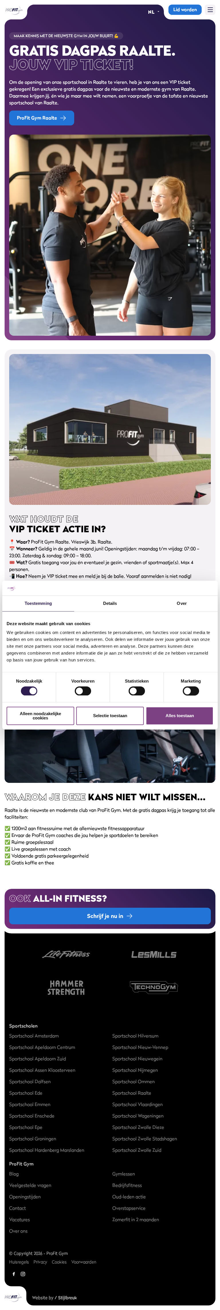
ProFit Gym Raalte (37, 117)
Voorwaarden (83, 1262)
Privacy (40, 1262)
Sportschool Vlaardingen (137, 1104)
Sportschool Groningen (32, 1138)
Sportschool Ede (25, 1092)
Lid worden (185, 9)
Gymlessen (123, 1173)
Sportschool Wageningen (138, 1115)
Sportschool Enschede (31, 1115)
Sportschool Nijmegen (135, 1070)
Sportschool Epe (25, 1127)
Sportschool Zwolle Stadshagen (144, 1138)
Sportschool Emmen (29, 1104)
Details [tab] (110, 603)
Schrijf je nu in (105, 916)
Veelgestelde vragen (30, 1185)
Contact (17, 1208)
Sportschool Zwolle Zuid (136, 1150)
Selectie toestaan (110, 715)
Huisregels (19, 1262)
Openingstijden (25, 1196)
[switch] (83, 688)
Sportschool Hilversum (135, 1035)
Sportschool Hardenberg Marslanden (46, 1150)
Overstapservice (129, 1208)
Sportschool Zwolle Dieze (138, 1127)
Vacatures (19, 1219)
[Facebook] (13, 1274)
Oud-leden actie (129, 1196)
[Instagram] (23, 1274)
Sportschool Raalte (131, 1092)
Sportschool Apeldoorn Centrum (42, 1047)
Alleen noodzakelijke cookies (40, 715)
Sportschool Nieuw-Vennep (140, 1047)
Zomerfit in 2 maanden (135, 1219)
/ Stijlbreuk (66, 1298)
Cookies (59, 1262)
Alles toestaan (180, 715)
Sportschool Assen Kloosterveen (42, 1070)
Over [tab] (181, 603)
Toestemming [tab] (38, 603)
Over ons (18, 1230)
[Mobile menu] (210, 10)
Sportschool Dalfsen (30, 1081)
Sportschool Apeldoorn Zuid (37, 1058)
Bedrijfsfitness (127, 1185)
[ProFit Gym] (13, 9)
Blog (14, 1173)
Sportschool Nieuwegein (137, 1058)
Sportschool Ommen (133, 1081)
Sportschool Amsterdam (34, 1035)
